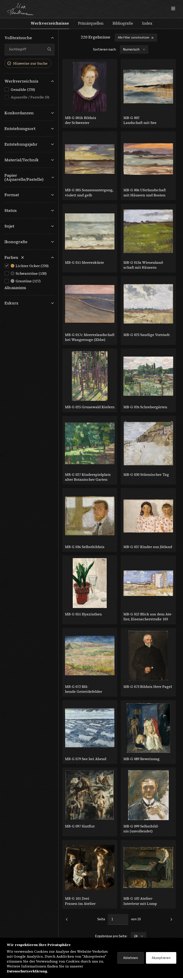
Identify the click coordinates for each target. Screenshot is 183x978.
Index (147, 23)
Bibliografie (122, 23)
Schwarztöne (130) (31, 273)
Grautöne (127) (28, 281)
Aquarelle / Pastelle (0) (30, 97)
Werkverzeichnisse (50, 23)
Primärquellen (91, 23)
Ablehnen (130, 957)
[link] (66, 919)
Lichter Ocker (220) (32, 265)
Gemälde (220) (23, 89)
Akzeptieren (161, 957)
